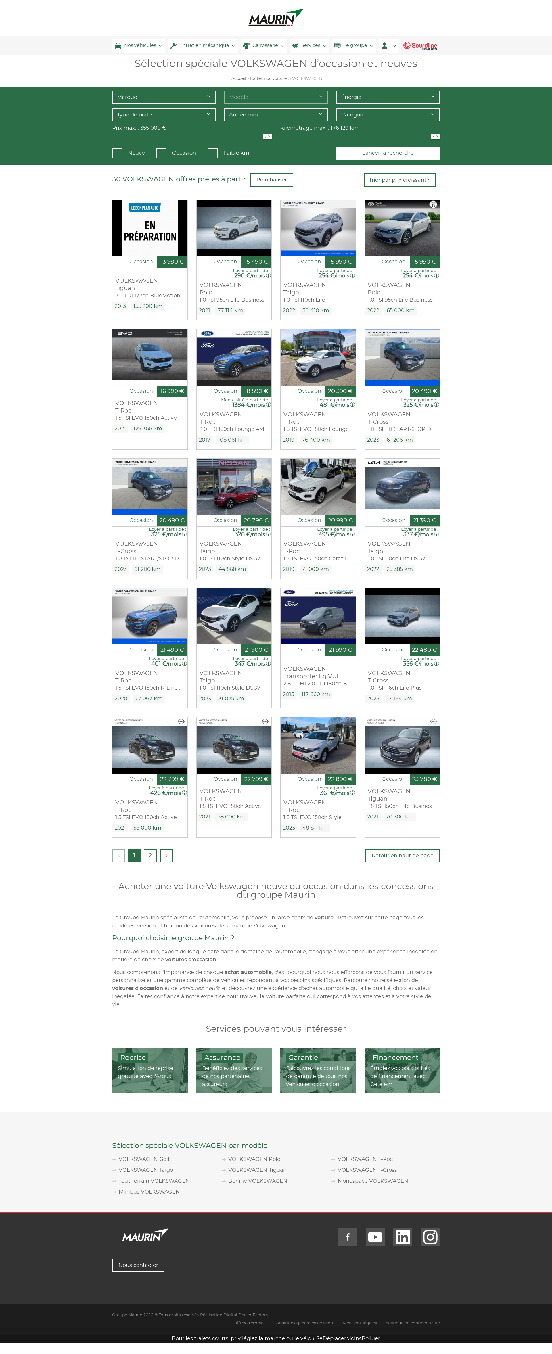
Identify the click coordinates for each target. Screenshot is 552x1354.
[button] (389, 46)
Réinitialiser (271, 180)
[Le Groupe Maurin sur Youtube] (375, 1237)
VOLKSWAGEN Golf (144, 1159)
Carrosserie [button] (265, 45)
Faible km (236, 153)
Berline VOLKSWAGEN (258, 1181)
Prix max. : (125, 128)
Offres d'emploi (249, 1323)
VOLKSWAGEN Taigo (146, 1170)
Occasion (184, 153)
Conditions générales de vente (303, 1323)
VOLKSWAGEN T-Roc (365, 1159)
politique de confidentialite (413, 1323)
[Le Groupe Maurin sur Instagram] (430, 1237)
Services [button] (310, 45)
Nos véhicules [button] (140, 45)
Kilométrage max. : (304, 128)
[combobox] (164, 97)
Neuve (136, 153)
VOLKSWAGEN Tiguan (257, 1170)
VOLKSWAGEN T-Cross (367, 1170)
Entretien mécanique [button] (204, 45)
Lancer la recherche (388, 153)
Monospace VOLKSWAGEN (373, 1181)
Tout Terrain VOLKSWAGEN (154, 1181)
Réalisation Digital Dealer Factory (234, 1315)
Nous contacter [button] (138, 1265)
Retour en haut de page (403, 855)
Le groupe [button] (355, 45)
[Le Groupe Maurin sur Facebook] (347, 1237)
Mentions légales (360, 1323)
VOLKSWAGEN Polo (254, 1159)
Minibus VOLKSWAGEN (149, 1192)
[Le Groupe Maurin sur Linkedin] (402, 1237)
